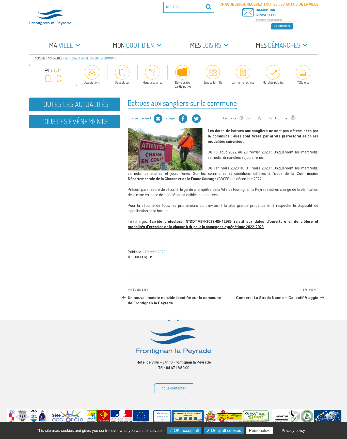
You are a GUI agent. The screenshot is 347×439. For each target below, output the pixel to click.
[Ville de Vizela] (22, 421)
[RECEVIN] (327, 421)
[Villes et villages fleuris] (230, 421)
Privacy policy (293, 430)
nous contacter (174, 388)
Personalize (260, 430)
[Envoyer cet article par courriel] (158, 118)
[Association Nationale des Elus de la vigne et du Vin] (307, 421)
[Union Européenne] (141, 421)
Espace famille (212, 82)
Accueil (40, 58)
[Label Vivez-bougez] (210, 421)
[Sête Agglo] (67, 421)
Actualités (55, 58)
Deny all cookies (225, 430)
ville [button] (61, 45)
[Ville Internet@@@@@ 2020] (162, 421)
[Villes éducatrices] (286, 421)
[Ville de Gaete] (12, 421)
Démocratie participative (183, 84)
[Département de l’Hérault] (92, 421)
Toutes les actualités (74, 104)
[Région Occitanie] (103, 421)
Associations (92, 82)
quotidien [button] (133, 45)
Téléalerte (303, 82)
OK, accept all (186, 430)
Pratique (143, 257)
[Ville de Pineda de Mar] (34, 421)
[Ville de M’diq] (42, 421)
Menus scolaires (152, 82)
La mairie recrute (243, 82)
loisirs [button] (205, 45)
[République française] (121, 421)
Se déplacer (122, 82)
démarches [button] (278, 45)
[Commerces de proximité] (188, 421)
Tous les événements (74, 121)
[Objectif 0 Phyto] (256, 421)
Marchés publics (273, 82)
